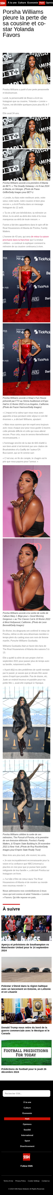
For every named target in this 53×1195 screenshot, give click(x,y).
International (27, 1135)
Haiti (41, 2)
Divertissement (27, 1146)
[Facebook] (29, 1172)
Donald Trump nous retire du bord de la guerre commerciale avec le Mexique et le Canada (25, 1030)
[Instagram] (36, 1172)
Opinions (27, 1124)
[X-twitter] (23, 1172)
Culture (22, 2)
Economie (32, 2)
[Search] (47, 1093)
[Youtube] (17, 1172)
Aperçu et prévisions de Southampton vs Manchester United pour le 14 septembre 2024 (25, 947)
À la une (12, 2)
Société (27, 1130)
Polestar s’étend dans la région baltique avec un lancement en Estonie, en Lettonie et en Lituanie (26, 989)
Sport (27, 1141)
